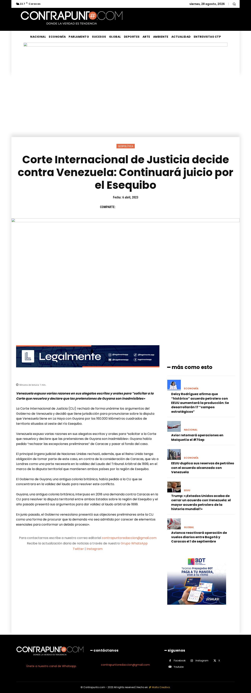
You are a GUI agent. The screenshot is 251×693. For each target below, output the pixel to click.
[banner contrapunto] (87, 370)
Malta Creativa (161, 687)
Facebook (180, 660)
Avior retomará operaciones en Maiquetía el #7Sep (197, 437)
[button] (234, 4)
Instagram (94, 549)
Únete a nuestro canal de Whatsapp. (51, 666)
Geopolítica (125, 146)
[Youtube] (170, 666)
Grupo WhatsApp (134, 543)
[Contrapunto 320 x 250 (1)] (196, 608)
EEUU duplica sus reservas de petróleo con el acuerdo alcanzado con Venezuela (202, 467)
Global (189, 527)
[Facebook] (120, 207)
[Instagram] (191, 660)
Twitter (78, 549)
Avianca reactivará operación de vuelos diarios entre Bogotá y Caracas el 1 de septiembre (199, 537)
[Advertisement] (125, 107)
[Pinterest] (138, 207)
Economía (191, 388)
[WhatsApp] (147, 207)
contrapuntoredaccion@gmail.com (129, 538)
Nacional (190, 430)
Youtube (179, 666)
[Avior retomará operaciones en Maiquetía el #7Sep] (174, 426)
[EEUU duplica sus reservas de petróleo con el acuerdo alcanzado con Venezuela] (174, 454)
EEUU (187, 490)
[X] (129, 207)
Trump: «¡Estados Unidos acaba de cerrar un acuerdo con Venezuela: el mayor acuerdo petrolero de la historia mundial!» (201, 502)
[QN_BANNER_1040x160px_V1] (125, 45)
